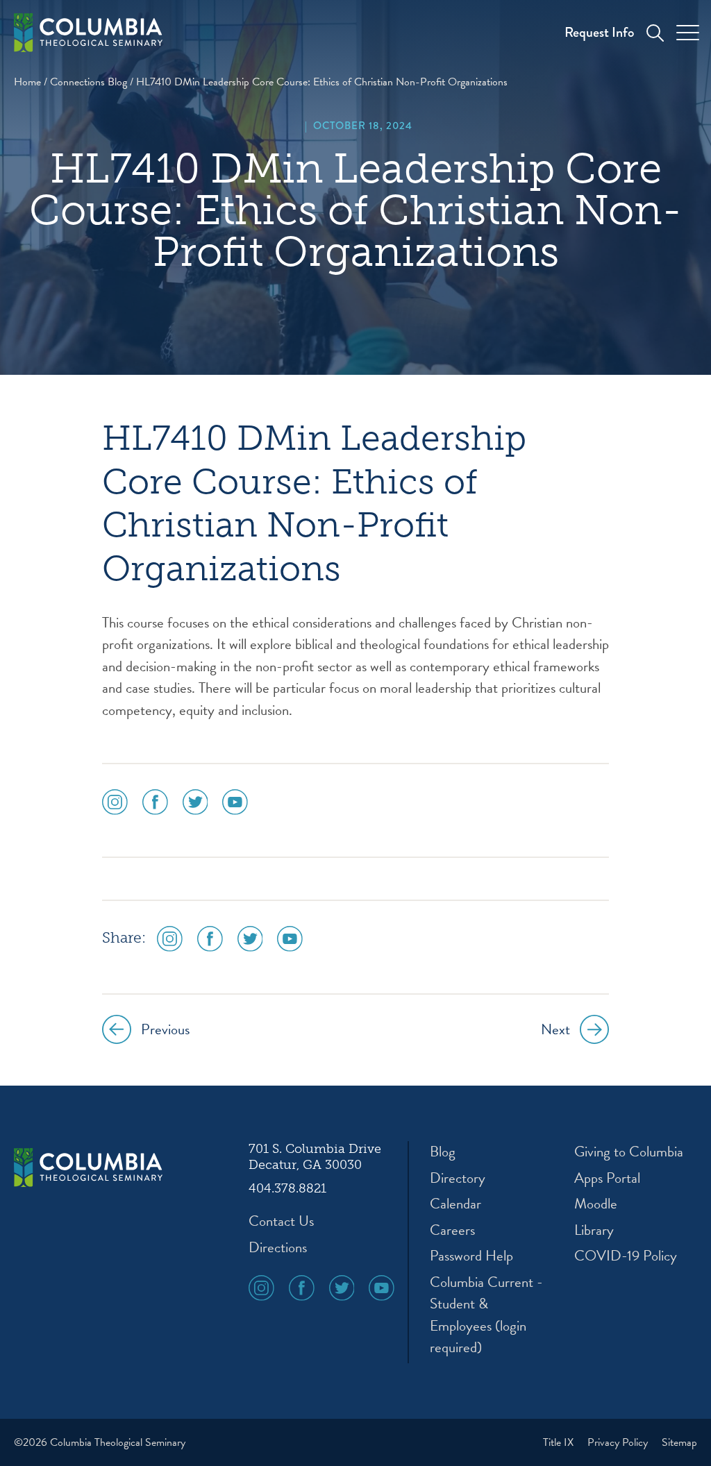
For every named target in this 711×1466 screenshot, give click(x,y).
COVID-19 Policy (625, 1256)
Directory (457, 1178)
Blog (442, 1152)
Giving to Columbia (628, 1152)
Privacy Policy (619, 1442)
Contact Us (281, 1221)
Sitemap (679, 1442)
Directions (278, 1247)
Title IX (559, 1442)
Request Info (599, 32)
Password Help (471, 1256)
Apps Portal (607, 1178)
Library (594, 1230)
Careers (452, 1230)
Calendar (455, 1204)
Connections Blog (88, 82)
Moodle (595, 1204)
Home (27, 82)
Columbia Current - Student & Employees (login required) (486, 1315)
